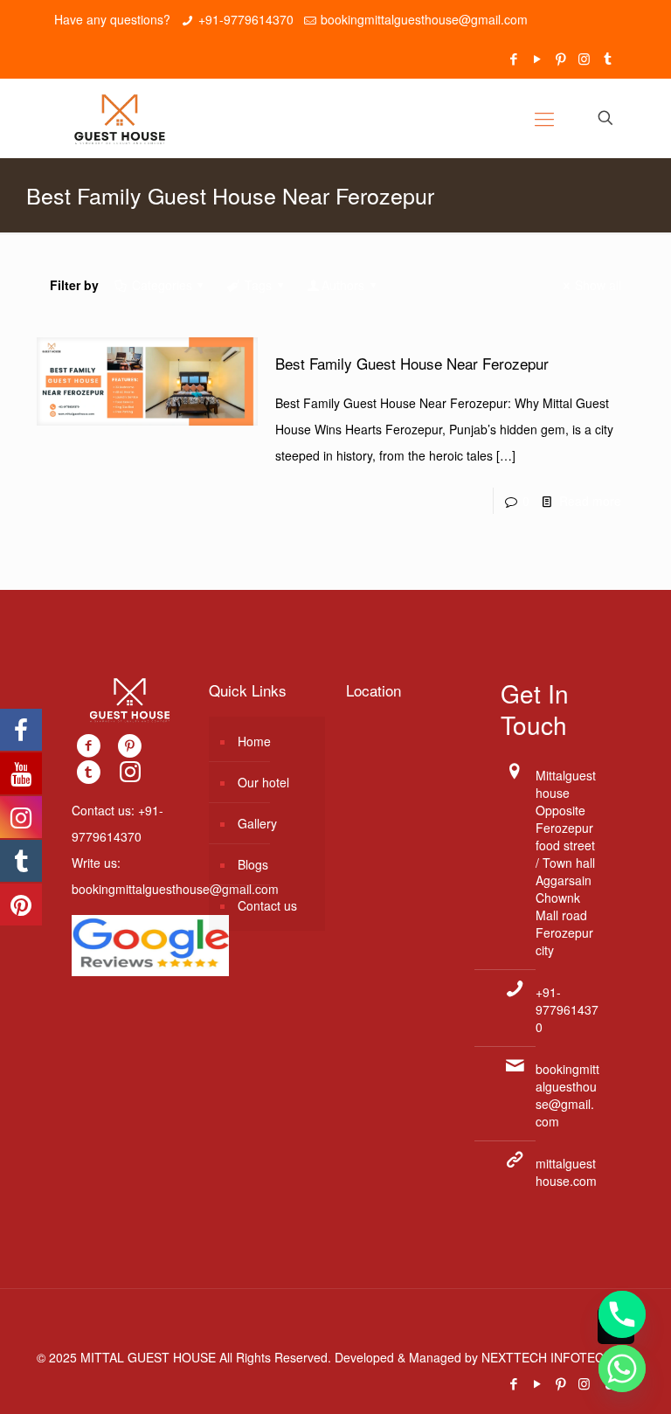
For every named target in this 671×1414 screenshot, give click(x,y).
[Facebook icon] (513, 58)
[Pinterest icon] (560, 58)
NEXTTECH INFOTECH (545, 1357)
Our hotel (263, 782)
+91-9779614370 (246, 19)
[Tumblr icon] (607, 58)
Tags (258, 285)
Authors (343, 285)
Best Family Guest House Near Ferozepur (412, 363)
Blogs (253, 864)
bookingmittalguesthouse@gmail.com (424, 19)
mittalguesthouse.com (566, 1171)
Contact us (267, 905)
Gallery (257, 823)
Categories (162, 285)
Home (254, 741)
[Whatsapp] (622, 1368)
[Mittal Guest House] (119, 118)
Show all (598, 285)
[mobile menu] (544, 118)
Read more (590, 500)
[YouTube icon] (537, 58)
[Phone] (622, 1314)
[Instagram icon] (584, 58)
